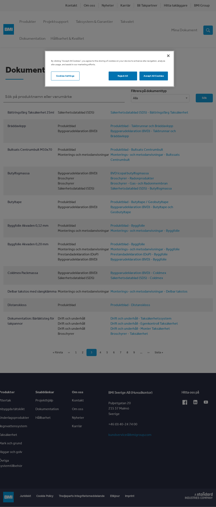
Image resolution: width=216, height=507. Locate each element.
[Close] (168, 55)
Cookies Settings (65, 75)
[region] (109, 69)
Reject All (123, 75)
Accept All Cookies (154, 75)
